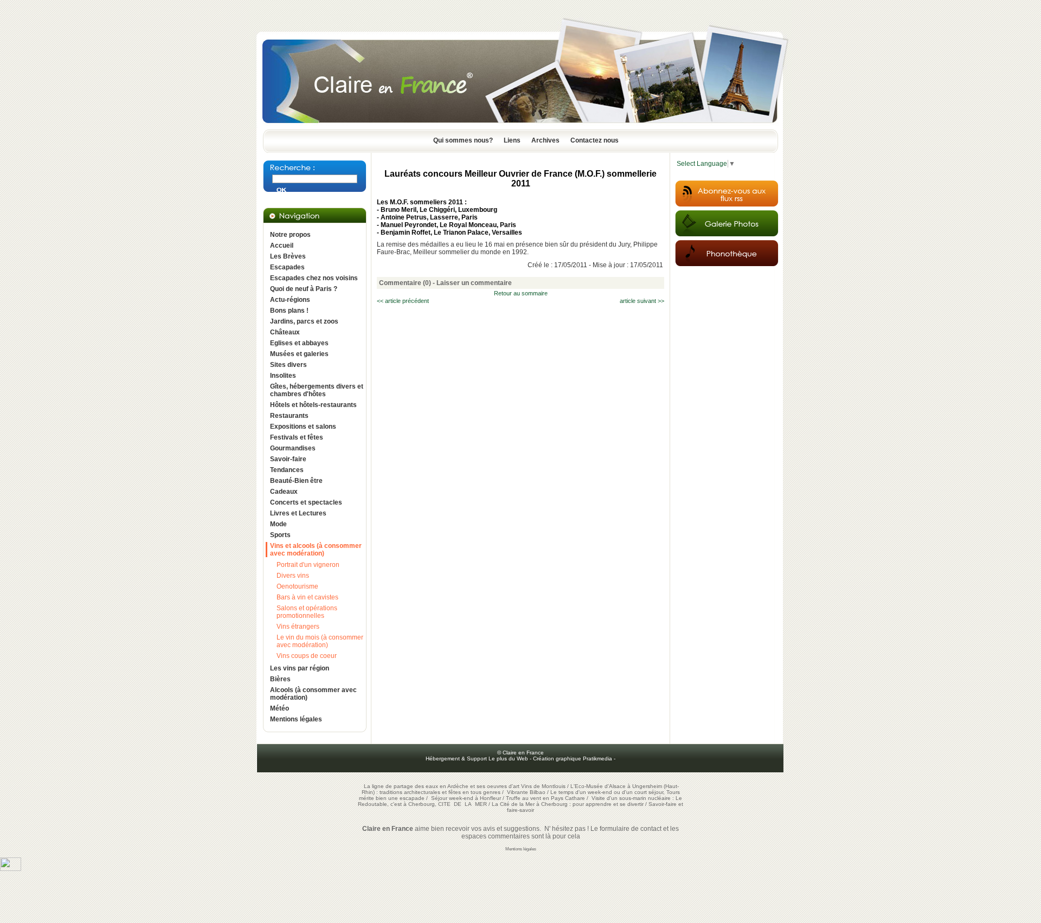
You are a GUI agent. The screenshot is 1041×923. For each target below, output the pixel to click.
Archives (545, 140)
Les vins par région (299, 668)
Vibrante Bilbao (527, 792)
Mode (278, 524)
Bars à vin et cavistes (307, 597)
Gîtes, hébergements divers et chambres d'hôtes (316, 390)
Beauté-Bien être (296, 481)
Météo (279, 708)
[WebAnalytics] (10, 869)
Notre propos (290, 234)
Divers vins (293, 575)
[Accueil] (520, 126)
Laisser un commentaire (474, 283)
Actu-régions (290, 300)
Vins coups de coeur (307, 656)
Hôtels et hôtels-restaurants (313, 405)
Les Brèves (288, 256)
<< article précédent (403, 301)
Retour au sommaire (521, 293)
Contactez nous (594, 140)
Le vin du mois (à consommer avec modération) (320, 641)
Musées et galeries (299, 354)
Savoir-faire (288, 459)
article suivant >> (642, 301)
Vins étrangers (298, 626)
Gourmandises (293, 448)
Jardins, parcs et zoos (304, 321)
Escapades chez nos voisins (314, 278)
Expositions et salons (303, 426)
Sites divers (288, 365)
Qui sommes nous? (463, 140)
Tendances (287, 470)
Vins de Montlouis (543, 786)
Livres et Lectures (298, 513)
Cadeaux (284, 491)
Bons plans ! (289, 310)
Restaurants (289, 415)
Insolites (283, 375)
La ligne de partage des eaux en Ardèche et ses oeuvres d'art (441, 786)
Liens (512, 140)
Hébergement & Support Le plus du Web (478, 758)
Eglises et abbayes (299, 343)
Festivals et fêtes (296, 437)
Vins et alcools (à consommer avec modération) (316, 549)
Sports (280, 535)
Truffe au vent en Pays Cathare (545, 798)
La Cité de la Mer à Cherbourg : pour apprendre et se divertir (568, 804)
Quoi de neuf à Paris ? (303, 289)
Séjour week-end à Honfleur (466, 798)
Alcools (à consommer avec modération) (313, 693)
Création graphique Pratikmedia (572, 758)
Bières (280, 679)
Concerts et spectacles (306, 502)
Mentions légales (296, 719)
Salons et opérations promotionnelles (307, 611)
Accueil (281, 245)
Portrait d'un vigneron (308, 565)
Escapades (287, 267)
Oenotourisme (297, 586)
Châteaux (285, 332)
